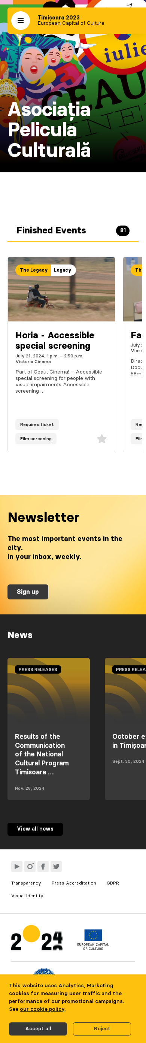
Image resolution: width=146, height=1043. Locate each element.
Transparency (26, 883)
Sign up (28, 592)
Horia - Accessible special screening (54, 341)
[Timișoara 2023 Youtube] (16, 866)
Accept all (38, 1028)
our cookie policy (42, 1009)
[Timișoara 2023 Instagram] (30, 866)
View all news (35, 829)
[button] (20, 20)
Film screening (36, 438)
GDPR (113, 883)
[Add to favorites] (101, 438)
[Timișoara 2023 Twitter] (56, 866)
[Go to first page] (37, 939)
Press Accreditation (74, 883)
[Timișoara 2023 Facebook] (43, 866)
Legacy (63, 270)
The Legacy (34, 270)
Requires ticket (37, 424)
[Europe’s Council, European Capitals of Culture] (93, 948)
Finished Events (71, 230)
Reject (102, 1028)
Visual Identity (27, 896)
